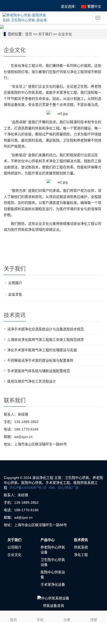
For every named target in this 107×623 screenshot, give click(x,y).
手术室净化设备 (53, 584)
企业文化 (65, 34)
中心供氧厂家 (68, 488)
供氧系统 (81, 547)
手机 (40, 620)
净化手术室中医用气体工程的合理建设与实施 (42, 350)
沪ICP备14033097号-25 (28, 488)
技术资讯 (81, 540)
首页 (28, 34)
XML (52, 488)
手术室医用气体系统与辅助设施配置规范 (38, 371)
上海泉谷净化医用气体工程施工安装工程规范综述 (45, 340)
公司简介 (15, 283)
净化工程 (81, 555)
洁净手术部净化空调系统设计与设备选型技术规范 (45, 329)
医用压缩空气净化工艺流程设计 (31, 381)
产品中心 (47, 540)
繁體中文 (93, 6)
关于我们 (45, 34)
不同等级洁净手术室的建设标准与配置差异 (40, 360)
